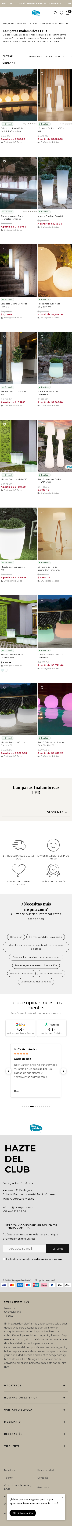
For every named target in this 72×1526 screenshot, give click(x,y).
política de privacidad (48, 1259)
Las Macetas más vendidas (36, 981)
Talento (8, 1315)
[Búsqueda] (55, 13)
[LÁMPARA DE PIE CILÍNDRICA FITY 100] (18, 270)
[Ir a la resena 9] (41, 1106)
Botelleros (16, 937)
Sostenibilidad (12, 1312)
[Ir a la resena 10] (43, 1106)
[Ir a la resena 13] (49, 1106)
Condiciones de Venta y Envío (17, 1487)
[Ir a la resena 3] (26, 1106)
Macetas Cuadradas (21, 973)
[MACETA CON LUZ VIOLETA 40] (18, 534)
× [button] (63, 1497)
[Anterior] (8, 1071)
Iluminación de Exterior (28, 23)
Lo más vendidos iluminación (45, 937)
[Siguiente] (63, 1071)
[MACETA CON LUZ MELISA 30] (18, 446)
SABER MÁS (55, 812)
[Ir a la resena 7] (37, 1106)
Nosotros (9, 1308)
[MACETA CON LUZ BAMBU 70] (18, 358)
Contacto (42, 1477)
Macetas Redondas (51, 973)
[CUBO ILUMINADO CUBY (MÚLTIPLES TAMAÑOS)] (18, 183)
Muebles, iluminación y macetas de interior (36, 957)
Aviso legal (43, 1487)
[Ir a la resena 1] (22, 1106)
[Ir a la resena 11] (45, 1106)
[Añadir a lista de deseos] (4, 73)
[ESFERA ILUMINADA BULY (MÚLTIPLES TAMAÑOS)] (18, 95)
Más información (23, 1513)
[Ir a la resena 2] (24, 1106)
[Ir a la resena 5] (30, 1106)
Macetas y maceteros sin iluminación (36, 965)
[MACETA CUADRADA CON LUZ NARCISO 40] (18, 621)
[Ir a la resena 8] (39, 1106)
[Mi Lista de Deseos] (61, 13)
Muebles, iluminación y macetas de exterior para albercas (36, 947)
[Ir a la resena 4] (28, 1106)
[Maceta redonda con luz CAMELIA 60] (18, 709)
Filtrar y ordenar (8, 59)
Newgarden (8, 23)
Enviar (57, 1248)
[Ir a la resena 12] (47, 1106)
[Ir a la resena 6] (34, 1106)
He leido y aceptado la (34, 1259)
